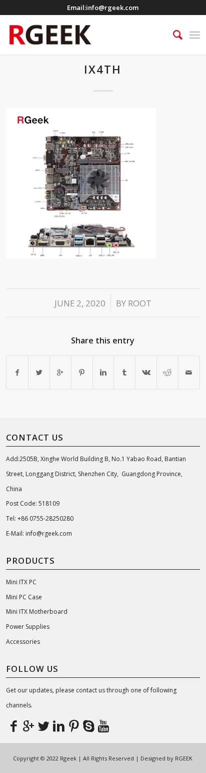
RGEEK (183, 758)
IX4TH (103, 69)
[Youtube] (103, 725)
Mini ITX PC (21, 582)
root (140, 303)
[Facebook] (13, 725)
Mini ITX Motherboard (37, 611)
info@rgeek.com (112, 7)
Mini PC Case (24, 597)
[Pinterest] (73, 725)
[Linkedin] (58, 725)
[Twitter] (43, 725)
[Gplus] (28, 725)
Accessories (23, 641)
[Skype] (88, 725)
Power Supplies (28, 626)
